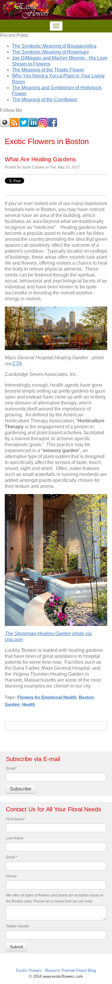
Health (28, 704)
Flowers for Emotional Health (46, 697)
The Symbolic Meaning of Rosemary (50, 51)
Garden (12, 704)
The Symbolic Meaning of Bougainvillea (54, 46)
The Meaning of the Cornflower (44, 99)
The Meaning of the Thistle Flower (48, 69)
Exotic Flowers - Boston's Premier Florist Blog (56, 970)
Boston (86, 697)
